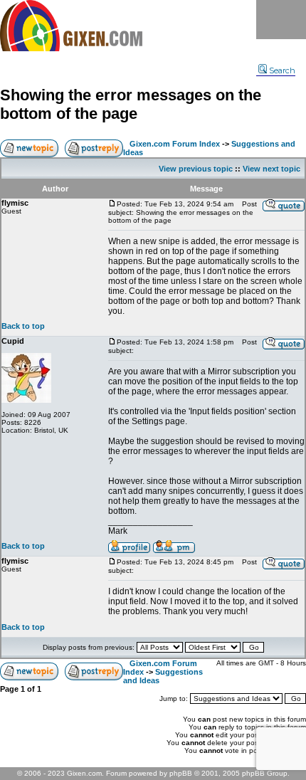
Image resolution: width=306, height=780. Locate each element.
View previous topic (196, 168)
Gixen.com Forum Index (175, 143)
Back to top (23, 326)
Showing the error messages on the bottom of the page (130, 104)
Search (282, 70)
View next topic (271, 168)
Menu (281, 19)
